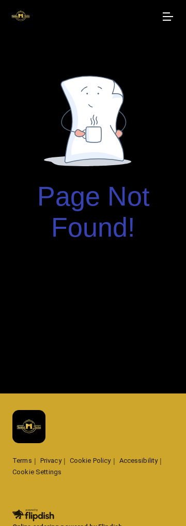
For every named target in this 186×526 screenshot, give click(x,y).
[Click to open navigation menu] (167, 16)
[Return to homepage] (28, 427)
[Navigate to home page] (82, 17)
